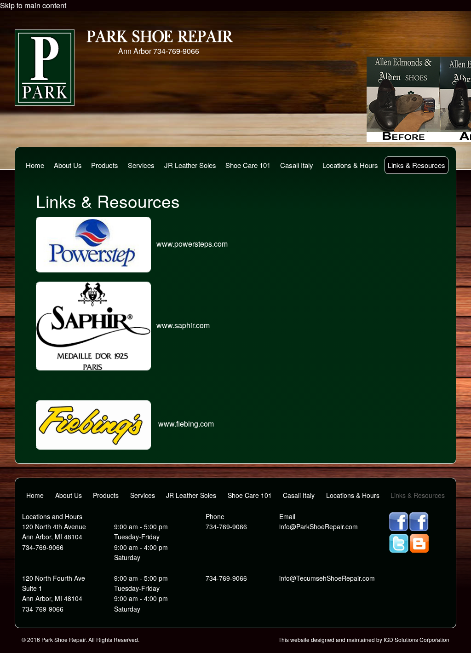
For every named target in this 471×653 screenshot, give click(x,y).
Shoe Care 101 (247, 165)
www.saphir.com (183, 325)
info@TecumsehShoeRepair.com (327, 578)
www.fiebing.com (185, 424)
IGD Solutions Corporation (416, 639)
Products (104, 165)
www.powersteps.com (192, 243)
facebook (398, 521)
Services (141, 165)
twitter (398, 543)
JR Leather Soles (190, 165)
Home (35, 165)
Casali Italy (296, 165)
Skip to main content (33, 5)
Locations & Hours (350, 165)
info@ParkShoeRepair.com (318, 526)
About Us (68, 165)
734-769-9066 (176, 51)
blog (419, 543)
